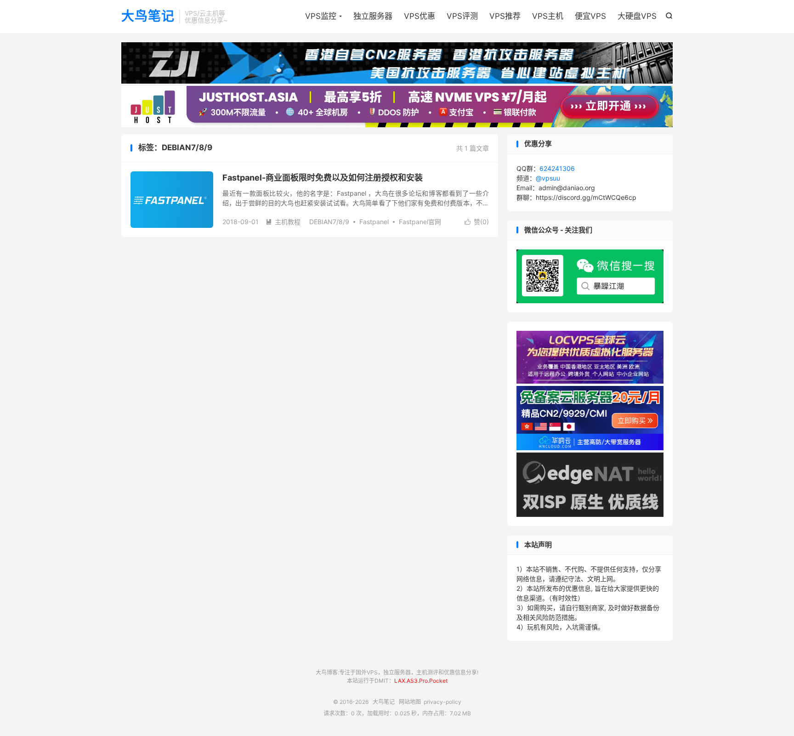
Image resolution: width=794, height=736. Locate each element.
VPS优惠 (419, 16)
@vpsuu (548, 178)
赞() (477, 222)
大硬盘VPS (637, 16)
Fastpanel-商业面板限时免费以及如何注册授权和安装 (322, 177)
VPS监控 (320, 16)
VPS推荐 (505, 16)
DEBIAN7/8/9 (329, 222)
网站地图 (410, 701)
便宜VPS (590, 16)
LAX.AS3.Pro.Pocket (421, 680)
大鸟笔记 (148, 16)
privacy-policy (442, 701)
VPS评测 (462, 16)
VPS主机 (547, 16)
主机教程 (283, 222)
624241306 (557, 168)
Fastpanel (374, 222)
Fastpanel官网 (420, 222)
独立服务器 (372, 16)
